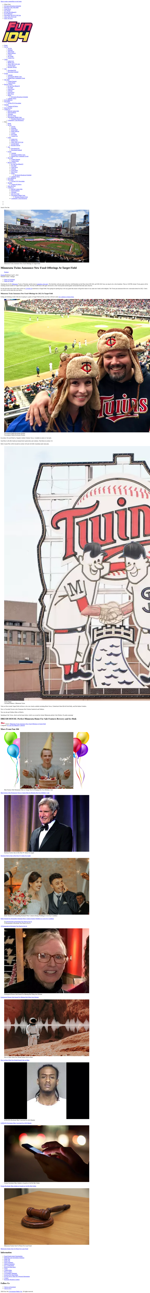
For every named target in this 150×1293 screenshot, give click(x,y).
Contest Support (12, 81)
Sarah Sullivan (12, 53)
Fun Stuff (10, 87)
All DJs (10, 48)
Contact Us (7, 109)
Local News (11, 92)
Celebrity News (12, 98)
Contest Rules (11, 83)
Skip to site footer (17, 1)
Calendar (10, 75)
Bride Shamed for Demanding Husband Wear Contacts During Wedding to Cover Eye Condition (27, 918)
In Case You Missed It (10, 12)
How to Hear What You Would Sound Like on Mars (15, 1060)
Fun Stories (7, 10)
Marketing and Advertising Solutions (14, 1257)
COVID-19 (28, 288)
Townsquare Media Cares (15, 76)
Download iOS (12, 70)
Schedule (10, 50)
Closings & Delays (13, 106)
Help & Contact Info (13, 111)
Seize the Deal (8, 108)
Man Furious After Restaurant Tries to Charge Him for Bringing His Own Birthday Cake (25, 793)
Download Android (13, 72)
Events (6, 73)
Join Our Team (12, 115)
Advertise (10, 114)
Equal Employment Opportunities (13, 1256)
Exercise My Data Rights (11, 1275)
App (5, 69)
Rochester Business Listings (12, 1279)
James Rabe (11, 51)
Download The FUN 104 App (12, 15)
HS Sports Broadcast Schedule (12, 6)
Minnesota (15, 284)
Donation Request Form (17, 119)
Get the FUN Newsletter (14, 103)
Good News (7, 9)
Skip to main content (6, 1)
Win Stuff (6, 79)
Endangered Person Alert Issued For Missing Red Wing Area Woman (20, 997)
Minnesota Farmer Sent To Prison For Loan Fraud (14, 1249)
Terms (6, 1268)
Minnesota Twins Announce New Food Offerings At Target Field (28, 724)
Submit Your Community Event (16, 78)
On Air (6, 47)
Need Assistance (8, 1262)
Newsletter (7, 101)
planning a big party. (42, 284)
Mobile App (11, 62)
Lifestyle (10, 90)
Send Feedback (12, 112)
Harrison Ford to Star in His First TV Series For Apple (16, 855)
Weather (6, 104)
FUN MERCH (8, 13)
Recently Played (12, 67)
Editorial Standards (9, 1264)
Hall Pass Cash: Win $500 (11, 7)
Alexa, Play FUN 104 (10, 17)
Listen (6, 59)
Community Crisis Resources (16, 120)
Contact (6, 1278)
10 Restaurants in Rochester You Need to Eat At (14, 926)
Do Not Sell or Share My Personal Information (17, 1276)
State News (11, 94)
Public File (7, 1259)
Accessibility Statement (10, 1273)
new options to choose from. (66, 297)
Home (6, 45)
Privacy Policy (8, 1272)
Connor (10, 54)
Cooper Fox (11, 58)
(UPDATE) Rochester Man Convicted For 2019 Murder (16, 1123)
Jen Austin (10, 56)
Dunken (3, 275)
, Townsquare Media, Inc (15, 1291)
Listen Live (11, 61)
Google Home (11, 65)
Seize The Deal (8, 18)
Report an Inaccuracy (10, 1267)
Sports (9, 95)
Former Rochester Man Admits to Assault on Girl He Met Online (18, 1186)
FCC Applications (9, 1265)
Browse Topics (8, 84)
